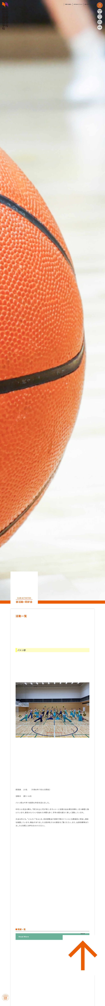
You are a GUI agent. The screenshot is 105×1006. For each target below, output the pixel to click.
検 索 (99, 27)
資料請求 (100, 11)
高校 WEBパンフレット (89, 4)
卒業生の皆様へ (68, 4)
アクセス (100, 16)
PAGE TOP (83, 933)
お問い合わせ (100, 22)
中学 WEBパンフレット (78, 4)
